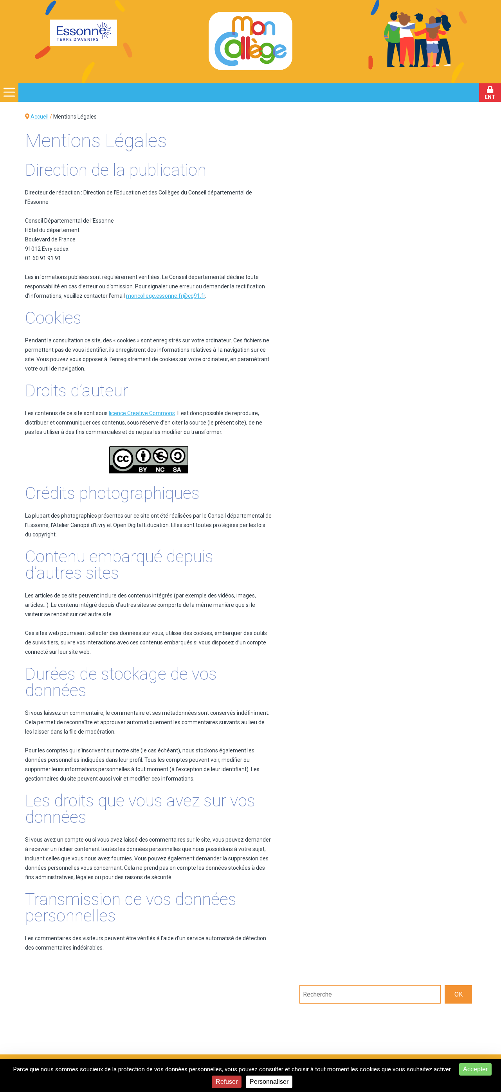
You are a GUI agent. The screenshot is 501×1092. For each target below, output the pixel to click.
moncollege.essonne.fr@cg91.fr (165, 296)
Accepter (475, 1069)
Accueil (40, 116)
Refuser (227, 1081)
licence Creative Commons (142, 413)
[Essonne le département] (83, 33)
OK (458, 994)
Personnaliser (269, 1081)
